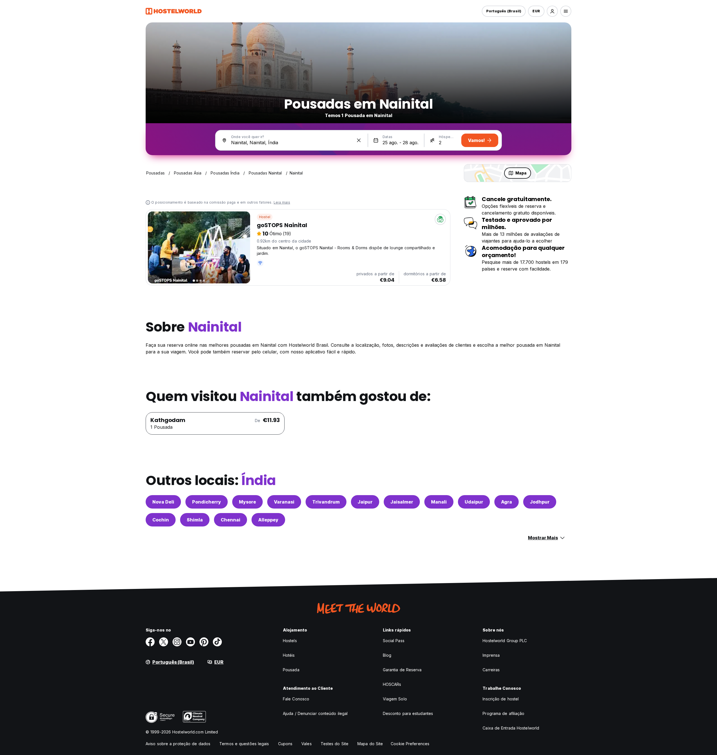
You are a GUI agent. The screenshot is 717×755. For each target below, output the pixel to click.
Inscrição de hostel (501, 698)
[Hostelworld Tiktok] (217, 641)
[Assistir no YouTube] (190, 641)
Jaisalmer (401, 502)
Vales (306, 743)
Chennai (230, 520)
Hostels (290, 640)
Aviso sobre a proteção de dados (178, 743)
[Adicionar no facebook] (150, 641)
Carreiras (491, 669)
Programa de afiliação (503, 713)
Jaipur (365, 502)
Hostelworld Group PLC (505, 640)
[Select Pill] (552, 11)
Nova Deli (163, 502)
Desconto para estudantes (408, 713)
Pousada (291, 669)
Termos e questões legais (244, 743)
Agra (506, 502)
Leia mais (282, 202)
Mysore (247, 502)
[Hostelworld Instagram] (177, 641)
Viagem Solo (395, 698)
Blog (387, 655)
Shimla (195, 520)
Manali (439, 502)
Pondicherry (206, 502)
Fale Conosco (296, 698)
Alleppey (268, 520)
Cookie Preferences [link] (410, 743)
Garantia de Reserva (402, 669)
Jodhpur (540, 502)
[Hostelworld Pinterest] (203, 641)
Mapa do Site (370, 743)
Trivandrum (326, 502)
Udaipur (474, 502)
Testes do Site (334, 743)
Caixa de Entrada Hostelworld (511, 728)
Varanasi (284, 502)
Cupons (285, 743)
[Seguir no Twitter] (163, 641)
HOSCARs (392, 684)
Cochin (160, 520)
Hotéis (289, 655)
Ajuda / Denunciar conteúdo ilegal (315, 713)
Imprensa (491, 655)
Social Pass (393, 640)
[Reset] (359, 140)
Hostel (264, 217)
